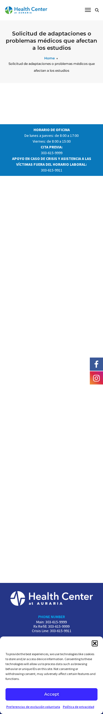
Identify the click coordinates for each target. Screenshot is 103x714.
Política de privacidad (78, 707)
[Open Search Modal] (97, 10)
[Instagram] (96, 377)
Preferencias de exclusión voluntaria (33, 707)
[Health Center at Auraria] (26, 9)
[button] (95, 643)
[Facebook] (96, 364)
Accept (51, 694)
